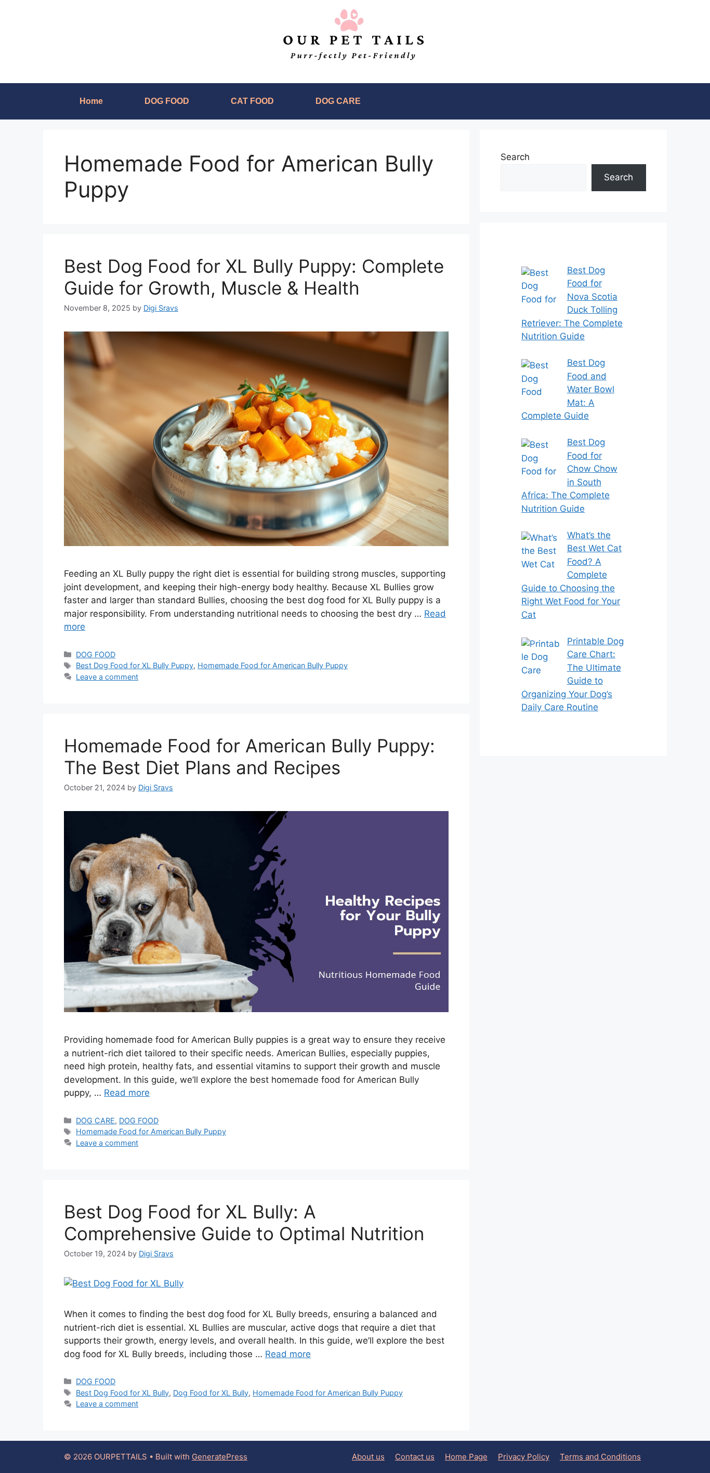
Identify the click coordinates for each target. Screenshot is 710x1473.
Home (91, 101)
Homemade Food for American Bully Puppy (273, 665)
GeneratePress (219, 1457)
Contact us (415, 1457)
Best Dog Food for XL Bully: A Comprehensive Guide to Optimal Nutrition (244, 1222)
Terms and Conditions (600, 1457)
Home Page (466, 1457)
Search (515, 157)
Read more (127, 1092)
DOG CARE (338, 101)
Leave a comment (107, 676)
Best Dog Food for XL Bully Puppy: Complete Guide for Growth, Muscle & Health (254, 277)
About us (368, 1457)
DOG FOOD (166, 101)
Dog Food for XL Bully (210, 1392)
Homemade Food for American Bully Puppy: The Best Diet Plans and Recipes (249, 756)
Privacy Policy (523, 1457)
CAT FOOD (252, 101)
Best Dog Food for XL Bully (122, 1392)
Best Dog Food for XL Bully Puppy (134, 665)
